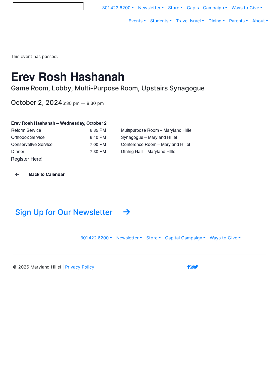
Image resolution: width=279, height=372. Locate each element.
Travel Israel (188, 20)
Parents (237, 20)
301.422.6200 (116, 7)
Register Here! (27, 158)
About (258, 20)
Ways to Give (245, 7)
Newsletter (149, 7)
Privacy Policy (79, 267)
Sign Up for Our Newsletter (64, 212)
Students (159, 20)
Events (135, 20)
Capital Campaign (205, 7)
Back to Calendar (46, 174)
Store (173, 7)
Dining (215, 20)
